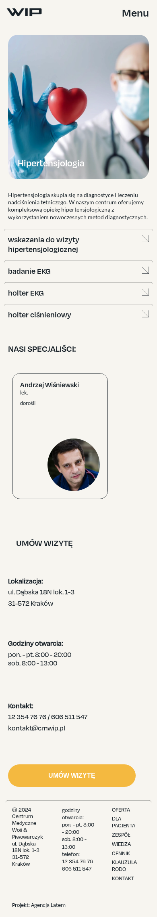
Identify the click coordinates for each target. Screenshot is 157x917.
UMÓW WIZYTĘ (71, 775)
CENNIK (121, 853)
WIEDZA (121, 844)
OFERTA (121, 810)
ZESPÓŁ (121, 835)
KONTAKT (123, 878)
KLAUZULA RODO (125, 866)
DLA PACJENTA (123, 822)
